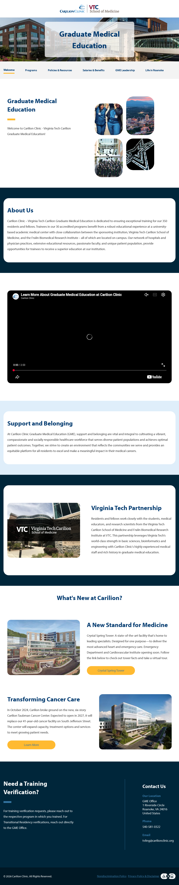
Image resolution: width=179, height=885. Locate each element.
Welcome (9, 70)
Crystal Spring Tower (111, 670)
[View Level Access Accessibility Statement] (168, 876)
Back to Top (95, 761)
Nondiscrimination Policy (112, 876)
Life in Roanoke (154, 70)
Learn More (31, 745)
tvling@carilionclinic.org (158, 841)
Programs (31, 70)
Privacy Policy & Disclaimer (143, 876)
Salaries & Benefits (94, 70)
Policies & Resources (60, 70)
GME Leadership (125, 70)
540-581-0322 (151, 827)
